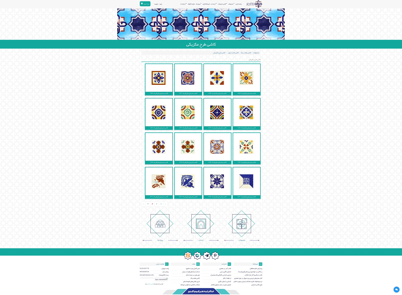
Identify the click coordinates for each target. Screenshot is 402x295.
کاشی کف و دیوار (233, 52)
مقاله (193, 264)
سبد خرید (146, 3)
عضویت (156, 4)
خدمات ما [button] (213, 4)
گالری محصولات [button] (222, 4)
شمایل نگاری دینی (225, 271)
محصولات (256, 52)
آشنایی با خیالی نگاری (224, 281)
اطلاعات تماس (160, 264)
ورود (160, 4)
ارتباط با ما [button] (183, 4)
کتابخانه (224, 264)
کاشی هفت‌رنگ (195, 278)
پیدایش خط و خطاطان (256, 268)
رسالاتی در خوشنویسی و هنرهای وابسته (250, 271)
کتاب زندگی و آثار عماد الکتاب (253, 274)
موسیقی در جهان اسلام (193, 274)
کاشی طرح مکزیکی (219, 52)
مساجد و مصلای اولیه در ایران (191, 271)
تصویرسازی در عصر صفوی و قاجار (221, 284)
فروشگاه (255, 264)
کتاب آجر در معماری (225, 268)
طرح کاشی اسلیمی (256, 284)
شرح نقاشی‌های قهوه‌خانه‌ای (191, 281)
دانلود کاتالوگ (191, 4)
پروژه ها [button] (198, 4)
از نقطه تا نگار (227, 278)
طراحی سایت (150, 284)
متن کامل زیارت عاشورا (193, 268)
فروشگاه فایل (206, 4)
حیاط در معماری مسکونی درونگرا (190, 284)
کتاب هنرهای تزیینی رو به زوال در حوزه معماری (248, 278)
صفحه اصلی (239, 4)
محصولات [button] (230, 4)
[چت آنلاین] (396, 289)
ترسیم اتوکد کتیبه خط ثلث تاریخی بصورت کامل (248, 281)
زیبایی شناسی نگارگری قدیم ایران (221, 274)
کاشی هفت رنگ (246, 52)
